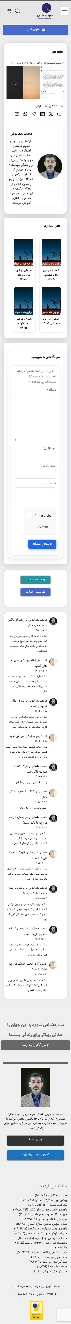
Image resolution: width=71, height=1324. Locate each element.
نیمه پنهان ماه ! (57, 1266)
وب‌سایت (51, 484)
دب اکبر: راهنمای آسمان (52, 1219)
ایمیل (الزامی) (48, 466)
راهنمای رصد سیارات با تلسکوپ (47, 1228)
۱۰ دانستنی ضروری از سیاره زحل (48, 1238)
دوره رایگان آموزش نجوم (23, 736)
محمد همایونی (37, 620)
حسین (43, 791)
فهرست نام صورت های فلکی (49, 1214)
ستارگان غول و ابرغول (53, 1262)
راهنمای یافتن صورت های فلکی (48, 1210)
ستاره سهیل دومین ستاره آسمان (47, 1224)
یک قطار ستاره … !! (55, 1205)
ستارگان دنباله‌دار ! (56, 1271)
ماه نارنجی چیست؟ (55, 1257)
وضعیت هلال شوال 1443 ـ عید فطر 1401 (40, 1243)
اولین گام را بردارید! (35, 1045)
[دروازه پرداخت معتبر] (36, 1319)
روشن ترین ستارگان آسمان (51, 1200)
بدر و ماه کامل (58, 1195)
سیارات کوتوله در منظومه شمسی (46, 1233)
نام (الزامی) (50, 448)
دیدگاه (51, 390)
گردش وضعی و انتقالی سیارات (48, 1252)
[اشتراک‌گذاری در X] (51, 114)
